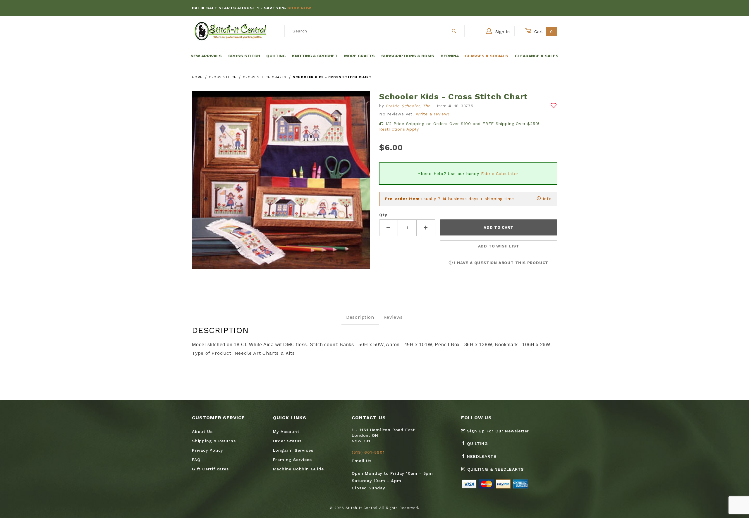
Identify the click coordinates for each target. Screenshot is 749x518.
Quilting (276, 55)
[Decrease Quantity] (388, 227)
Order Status (287, 441)
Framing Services (292, 459)
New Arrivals (206, 55)
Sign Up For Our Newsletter (497, 431)
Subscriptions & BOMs (407, 55)
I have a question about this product (501, 263)
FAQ (196, 459)
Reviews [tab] (393, 317)
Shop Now (299, 8)
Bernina (450, 55)
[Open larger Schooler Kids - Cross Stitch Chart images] (281, 184)
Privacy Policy (207, 450)
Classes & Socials (486, 55)
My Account (286, 431)
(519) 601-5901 (368, 452)
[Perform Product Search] (454, 31)
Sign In (502, 31)
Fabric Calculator (500, 173)
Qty (383, 215)
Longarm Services (293, 450)
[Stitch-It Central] (230, 30)
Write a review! (432, 114)
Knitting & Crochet (315, 55)
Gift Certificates (210, 469)
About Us (202, 431)
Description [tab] (360, 317)
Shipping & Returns (214, 441)
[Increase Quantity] (426, 227)
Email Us (361, 460)
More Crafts (359, 55)
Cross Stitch (244, 55)
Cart (543, 31)
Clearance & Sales (537, 55)
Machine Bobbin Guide (298, 469)
